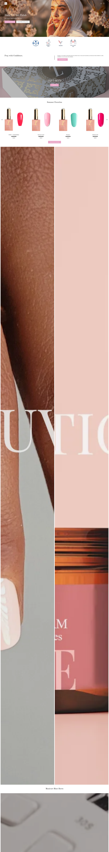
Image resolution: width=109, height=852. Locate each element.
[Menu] (6, 3)
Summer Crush (41, 134)
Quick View (13, 119)
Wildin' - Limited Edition (14, 134)
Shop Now (54, 85)
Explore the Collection (9, 21)
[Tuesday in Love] (54, 3)
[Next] (107, 120)
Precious (68, 134)
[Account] (101, 3)
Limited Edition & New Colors (23, 21)
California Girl (95, 134)
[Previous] (2, 120)
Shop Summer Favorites (54, 142)
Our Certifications (62, 59)
